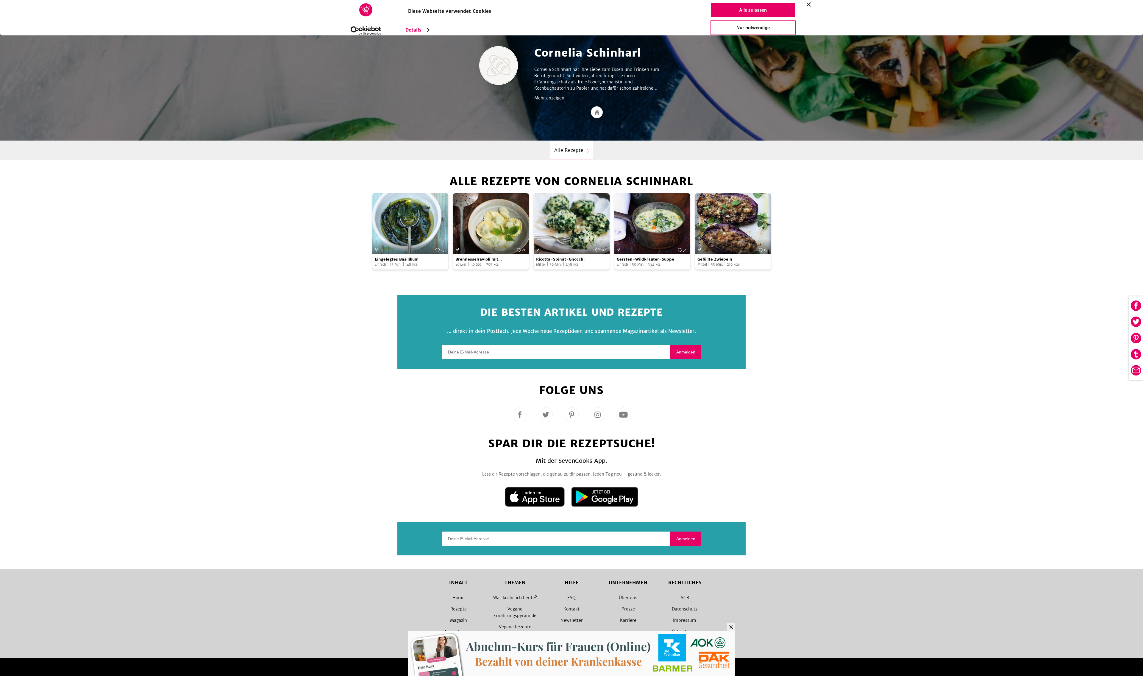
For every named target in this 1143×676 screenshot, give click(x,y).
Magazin (458, 620)
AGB (684, 597)
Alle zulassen (753, 10)
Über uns (628, 597)
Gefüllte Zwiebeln (714, 259)
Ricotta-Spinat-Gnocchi (560, 259)
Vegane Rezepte (515, 627)
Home (458, 597)
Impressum (684, 620)
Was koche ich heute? (515, 597)
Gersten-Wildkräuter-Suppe (645, 259)
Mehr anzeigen (549, 98)
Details (413, 30)
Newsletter (571, 620)
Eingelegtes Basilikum (397, 259)
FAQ (571, 597)
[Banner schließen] (809, 4)
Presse (628, 609)
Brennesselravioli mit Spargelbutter (476, 259)
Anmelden (685, 352)
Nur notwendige (753, 27)
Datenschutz (684, 609)
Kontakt (571, 609)
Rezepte (458, 609)
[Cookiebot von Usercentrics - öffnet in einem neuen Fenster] (366, 30)
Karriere (628, 620)
